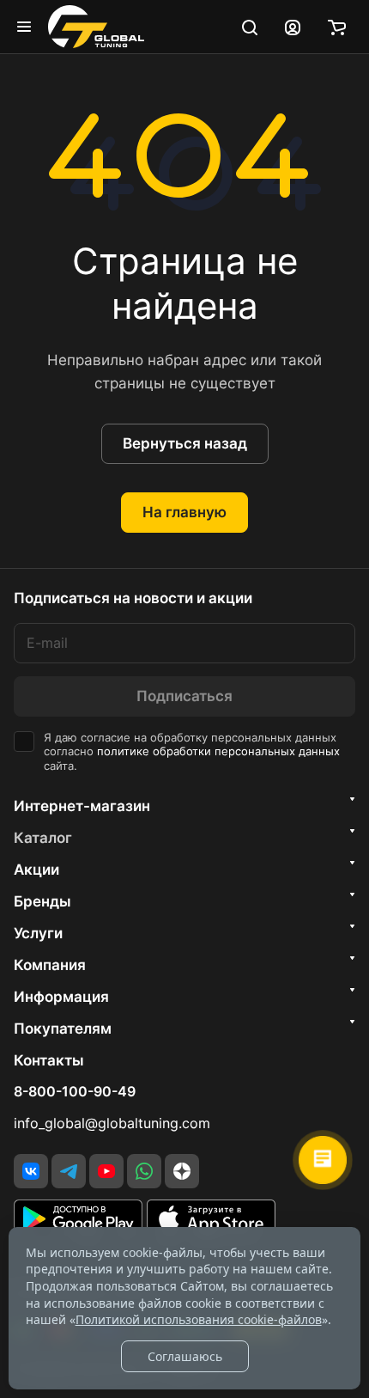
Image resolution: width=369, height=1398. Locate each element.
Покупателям (63, 1028)
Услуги (38, 933)
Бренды (42, 901)
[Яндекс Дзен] (182, 1171)
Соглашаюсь (185, 1356)
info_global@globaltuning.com (112, 1123)
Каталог (43, 837)
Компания (50, 965)
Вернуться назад (185, 443)
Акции (36, 869)
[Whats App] (144, 1171)
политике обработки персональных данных (218, 751)
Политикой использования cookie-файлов (199, 1319)
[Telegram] (68, 1171)
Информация (61, 996)
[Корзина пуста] (337, 26)
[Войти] (292, 26)
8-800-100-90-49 (75, 1092)
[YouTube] (106, 1171)
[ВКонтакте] (31, 1171)
